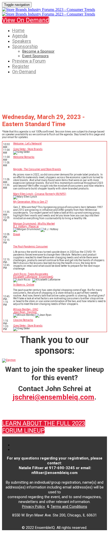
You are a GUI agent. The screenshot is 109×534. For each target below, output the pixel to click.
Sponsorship (25, 46)
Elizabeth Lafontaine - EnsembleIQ (33, 276)
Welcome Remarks (23, 157)
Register (20, 66)
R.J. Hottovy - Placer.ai (26, 226)
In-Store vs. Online (23, 284)
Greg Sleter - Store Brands (28, 149)
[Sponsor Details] (9, 360)
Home (18, 30)
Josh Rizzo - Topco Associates (30, 274)
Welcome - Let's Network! (27, 143)
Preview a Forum (29, 61)
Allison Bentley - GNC (25, 309)
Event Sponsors (35, 56)
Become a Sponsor (38, 51)
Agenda (19, 35)
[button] (25, 20)
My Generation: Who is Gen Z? (30, 201)
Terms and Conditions (68, 506)
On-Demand (24, 71)
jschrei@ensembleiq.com (53, 397)
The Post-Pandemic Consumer (30, 246)
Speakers (21, 41)
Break (16, 234)
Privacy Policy (34, 506)
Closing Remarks (23, 320)
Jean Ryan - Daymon (25, 312)
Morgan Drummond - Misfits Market (34, 223)
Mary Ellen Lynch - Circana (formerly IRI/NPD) (39, 193)
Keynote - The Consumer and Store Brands (37, 169)
